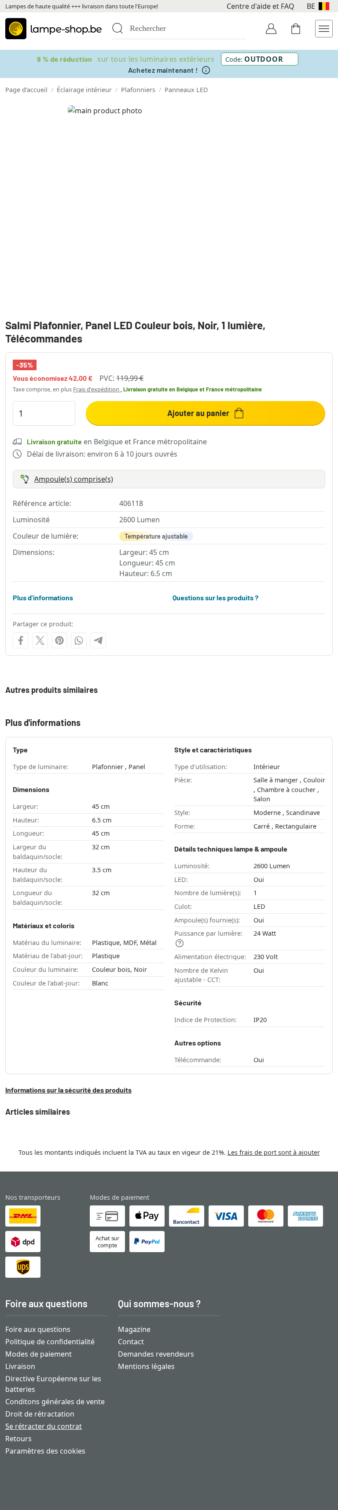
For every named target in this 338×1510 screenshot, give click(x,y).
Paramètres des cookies (45, 1451)
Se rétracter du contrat (43, 1426)
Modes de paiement (38, 1354)
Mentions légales (146, 1366)
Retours (18, 1438)
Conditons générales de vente (55, 1401)
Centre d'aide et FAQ (260, 6)
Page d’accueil (26, 90)
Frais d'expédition (97, 389)
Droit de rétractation (39, 1414)
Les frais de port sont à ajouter (274, 1152)
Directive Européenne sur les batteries (53, 1384)
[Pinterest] (59, 640)
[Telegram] (98, 640)
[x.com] (40, 640)
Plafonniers (138, 90)
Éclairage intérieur (84, 90)
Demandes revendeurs (156, 1354)
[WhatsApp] (79, 640)
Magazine (134, 1329)
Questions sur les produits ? (215, 597)
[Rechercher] (117, 28)
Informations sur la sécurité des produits (68, 1090)
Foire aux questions (37, 1329)
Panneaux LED (186, 90)
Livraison (20, 1366)
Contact (131, 1341)
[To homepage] (53, 28)
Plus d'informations (43, 597)
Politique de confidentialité (50, 1341)
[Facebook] (21, 640)
